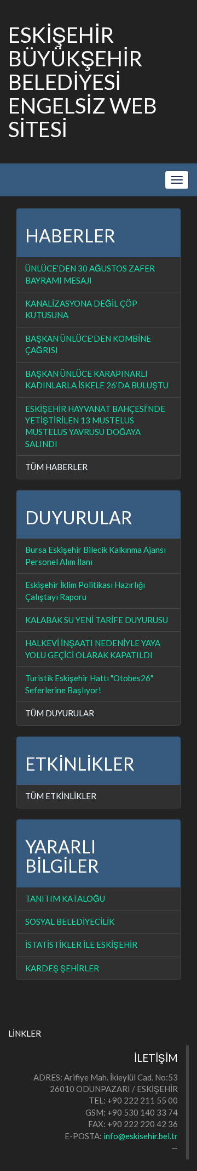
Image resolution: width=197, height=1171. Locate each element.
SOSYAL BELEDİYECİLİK (69, 921)
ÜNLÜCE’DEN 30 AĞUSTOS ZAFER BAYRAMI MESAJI (90, 274)
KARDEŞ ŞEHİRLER (62, 968)
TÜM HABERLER (56, 467)
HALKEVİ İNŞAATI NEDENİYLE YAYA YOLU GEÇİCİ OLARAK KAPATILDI (92, 648)
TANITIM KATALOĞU (65, 898)
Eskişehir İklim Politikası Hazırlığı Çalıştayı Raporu (85, 590)
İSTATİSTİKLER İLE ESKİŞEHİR (81, 944)
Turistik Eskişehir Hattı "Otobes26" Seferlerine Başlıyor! (89, 683)
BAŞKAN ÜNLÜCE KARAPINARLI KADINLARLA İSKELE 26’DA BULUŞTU (97, 379)
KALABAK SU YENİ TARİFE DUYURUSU (96, 620)
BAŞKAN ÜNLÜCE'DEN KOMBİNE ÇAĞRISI (88, 344)
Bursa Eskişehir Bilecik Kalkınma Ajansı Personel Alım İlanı (95, 555)
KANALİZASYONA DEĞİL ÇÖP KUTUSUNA (81, 309)
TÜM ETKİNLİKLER (60, 796)
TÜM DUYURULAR (59, 713)
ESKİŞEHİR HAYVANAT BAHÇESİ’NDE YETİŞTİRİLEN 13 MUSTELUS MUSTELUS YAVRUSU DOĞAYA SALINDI (95, 426)
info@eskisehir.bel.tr (140, 1136)
